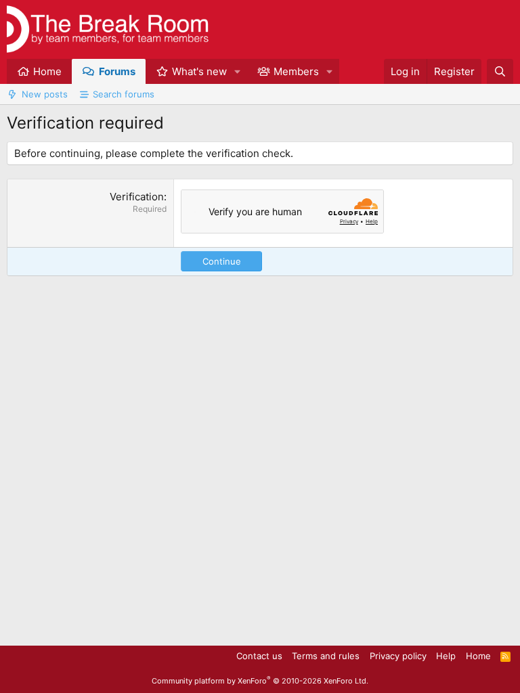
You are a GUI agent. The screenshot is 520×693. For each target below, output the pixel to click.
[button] (237, 71)
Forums (117, 71)
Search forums (123, 94)
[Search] (500, 71)
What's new (199, 71)
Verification (137, 196)
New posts (45, 94)
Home (47, 71)
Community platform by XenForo (260, 681)
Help (446, 655)
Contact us (259, 655)
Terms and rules (326, 655)
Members (296, 71)
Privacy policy (398, 655)
